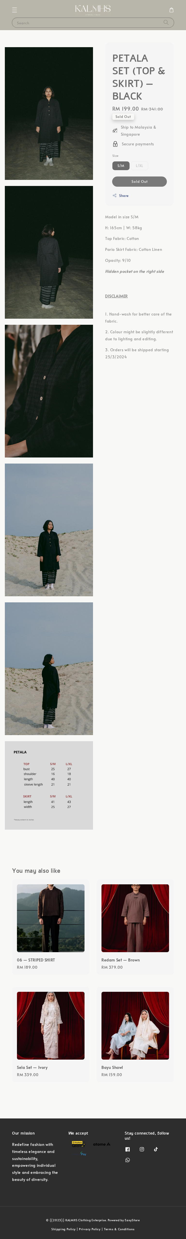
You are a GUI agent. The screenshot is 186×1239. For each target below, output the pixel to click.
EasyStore (132, 1220)
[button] (14, 10)
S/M (120, 165)
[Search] (166, 22)
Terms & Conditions (119, 1229)
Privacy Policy (90, 1229)
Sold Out (140, 181)
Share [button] (124, 195)
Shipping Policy (63, 1229)
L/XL (139, 165)
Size (115, 155)
